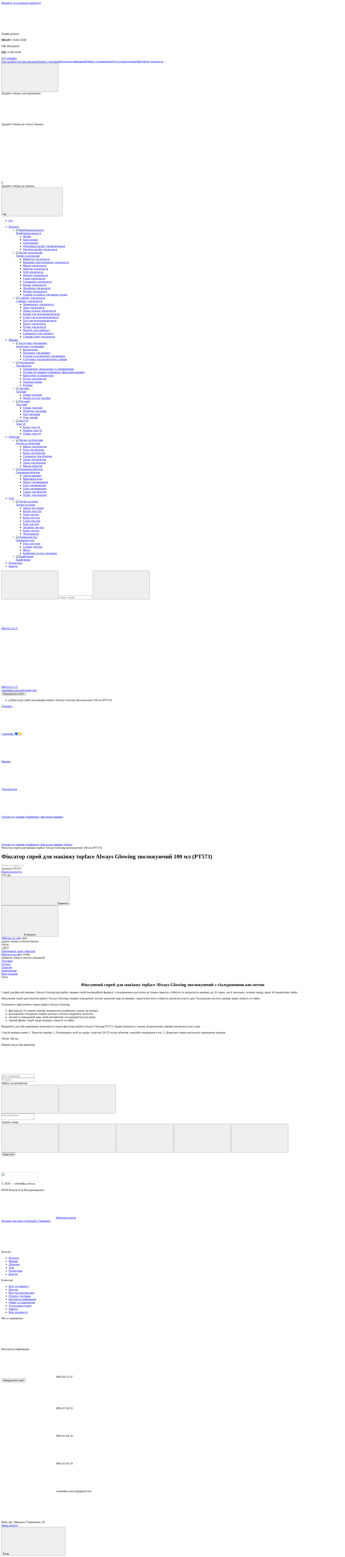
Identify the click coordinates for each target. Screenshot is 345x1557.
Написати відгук (11, 871)
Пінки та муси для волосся (39, 310)
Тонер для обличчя (34, 459)
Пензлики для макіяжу (37, 352)
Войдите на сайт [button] (11, 954)
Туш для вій (30, 417)
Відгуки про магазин (24, 61)
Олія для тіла (31, 514)
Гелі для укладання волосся (39, 320)
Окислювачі (30, 239)
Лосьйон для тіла (33, 527)
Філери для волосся (35, 291)
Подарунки (15, 562)
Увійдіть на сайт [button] (11, 938)
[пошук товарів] (29, 585)
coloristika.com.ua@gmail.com (19, 690)
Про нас (6, 61)
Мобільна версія (65, 1217)
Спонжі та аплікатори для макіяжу (44, 356)
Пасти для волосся (34, 323)
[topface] (7, 706)
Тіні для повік (31, 414)
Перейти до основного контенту (21, 2)
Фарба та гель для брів (36, 398)
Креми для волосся (34, 284)
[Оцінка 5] (259, 1138)
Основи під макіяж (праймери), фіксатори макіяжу (54, 372)
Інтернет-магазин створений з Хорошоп (25, 1220)
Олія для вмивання (34, 488)
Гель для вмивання (34, 485)
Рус (11, 220)
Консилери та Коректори (38, 375)
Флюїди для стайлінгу (36, 330)
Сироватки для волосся (37, 281)
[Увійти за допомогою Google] (87, 1099)
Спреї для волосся (34, 278)
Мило (26, 550)
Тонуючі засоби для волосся (40, 249)
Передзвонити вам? (13, 693)
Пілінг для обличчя (35, 495)
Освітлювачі (30, 242)
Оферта (139, 61)
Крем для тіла (31, 517)
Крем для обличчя (34, 453)
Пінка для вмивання (35, 482)
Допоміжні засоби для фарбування (44, 246)
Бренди (13, 566)
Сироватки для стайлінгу (38, 333)
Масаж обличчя (32, 465)
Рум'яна (28, 385)
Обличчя (14, 436)
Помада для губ (32, 430)
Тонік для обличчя (34, 462)
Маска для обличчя (34, 446)
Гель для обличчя (33, 449)
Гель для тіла (31, 524)
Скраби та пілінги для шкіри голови (45, 294)
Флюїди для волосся (35, 275)
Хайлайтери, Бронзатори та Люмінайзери (48, 368)
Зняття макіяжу (32, 475)
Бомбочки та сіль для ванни (40, 553)
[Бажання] (172, 109)
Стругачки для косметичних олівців (45, 359)
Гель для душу (31, 543)
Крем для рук (31, 530)
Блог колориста (153, 61)
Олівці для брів (32, 394)
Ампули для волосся (35, 268)
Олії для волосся (33, 272)
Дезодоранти (31, 533)
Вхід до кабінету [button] (19, 1286)
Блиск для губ (31, 427)
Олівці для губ (32, 433)
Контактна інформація (72, 61)
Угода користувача (123, 61)
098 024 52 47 (9, 628)
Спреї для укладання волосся (41, 317)
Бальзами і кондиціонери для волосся (46, 262)
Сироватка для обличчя (37, 456)
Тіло (11, 498)
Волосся (14, 226)
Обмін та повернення (99, 61)
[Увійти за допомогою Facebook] (29, 1099)
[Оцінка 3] (144, 1138)
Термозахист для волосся (38, 304)
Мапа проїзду (9, 1525)
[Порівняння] (29, 77)
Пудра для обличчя (34, 378)
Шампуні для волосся (36, 259)
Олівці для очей (32, 407)
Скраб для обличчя (34, 491)
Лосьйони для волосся (36, 288)
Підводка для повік (35, 411)
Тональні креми (32, 381)
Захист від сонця (33, 507)
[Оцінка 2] (87, 1138)
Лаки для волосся (33, 307)
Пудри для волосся (34, 326)
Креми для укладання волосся (41, 314)
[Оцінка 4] (202, 1138)
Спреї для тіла (31, 520)
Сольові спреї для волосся (39, 336)
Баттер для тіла (32, 511)
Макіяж (13, 339)
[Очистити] (121, 585)
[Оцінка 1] (29, 1138)
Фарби (27, 236)
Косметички (30, 349)
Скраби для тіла (32, 546)
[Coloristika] (19, 1180)
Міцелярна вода (32, 478)
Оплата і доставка (48, 61)
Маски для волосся (34, 265)
